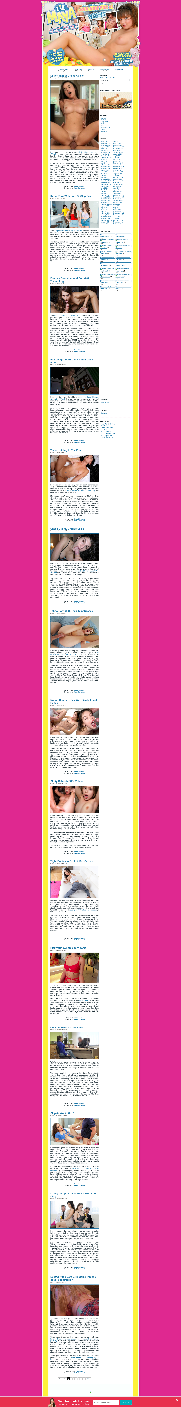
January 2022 (105, 197)
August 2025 (105, 147)
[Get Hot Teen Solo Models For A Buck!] (90, 1392)
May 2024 (104, 161)
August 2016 (117, 202)
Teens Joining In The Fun (65, 450)
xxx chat (104, 430)
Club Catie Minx (104, 69)
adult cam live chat (108, 433)
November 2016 (118, 197)
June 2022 (104, 188)
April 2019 (116, 159)
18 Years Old (91, 69)
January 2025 (105, 152)
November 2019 (118, 149)
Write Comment (79, 188)
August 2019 (117, 154)
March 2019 (117, 161)
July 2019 (116, 156)
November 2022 (106, 182)
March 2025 (105, 150)
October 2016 (117, 199)
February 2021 (105, 213)
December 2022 (106, 181)
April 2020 (116, 141)
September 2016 (118, 200)
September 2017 (118, 184)
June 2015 (116, 218)
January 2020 (117, 145)
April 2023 (104, 175)
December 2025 (106, 143)
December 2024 (106, 154)
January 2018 (117, 179)
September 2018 (118, 172)
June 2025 (104, 149)
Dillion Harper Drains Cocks (67, 75)
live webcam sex (107, 437)
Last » (88, 1379)
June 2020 (104, 224)
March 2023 (105, 177)
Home (102, 78)
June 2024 (104, 159)
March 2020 (117, 143)
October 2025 (105, 145)
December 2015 (118, 213)
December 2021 (106, 199)
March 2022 (105, 193)
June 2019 (116, 157)
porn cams (83, 1000)
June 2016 (116, 206)
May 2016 (116, 208)
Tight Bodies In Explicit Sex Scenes (71, 861)
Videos (103, 129)
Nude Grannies (106, 431)
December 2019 (118, 147)
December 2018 (118, 166)
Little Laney (104, 413)
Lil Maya (103, 123)
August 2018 (117, 174)
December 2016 (118, 195)
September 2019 (118, 152)
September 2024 (106, 157)
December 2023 (106, 166)
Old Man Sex (105, 402)
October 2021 (105, 202)
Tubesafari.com (118, 69)
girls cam (104, 426)
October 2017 (117, 182)
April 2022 (104, 191)
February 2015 (118, 220)
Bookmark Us (110, 78)
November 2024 (106, 156)
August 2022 (105, 186)
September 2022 (106, 184)
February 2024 (105, 165)
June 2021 (104, 209)
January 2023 (105, 179)
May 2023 (104, 174)
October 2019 (117, 150)
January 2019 (117, 165)
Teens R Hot (78, 69)
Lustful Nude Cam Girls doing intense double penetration (73, 1278)
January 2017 (117, 193)
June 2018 (116, 175)
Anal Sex (103, 118)
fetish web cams (107, 427)
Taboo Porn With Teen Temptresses (71, 611)
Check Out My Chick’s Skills (67, 528)
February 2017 (118, 191)
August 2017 (117, 186)
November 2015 (118, 215)
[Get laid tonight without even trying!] (116, 108)
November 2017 (118, 181)
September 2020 (106, 220)
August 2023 (105, 170)
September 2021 (106, 204)
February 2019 (118, 163)
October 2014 (117, 224)
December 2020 (106, 216)
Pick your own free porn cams (68, 947)
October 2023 (105, 168)
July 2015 (116, 216)
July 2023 (104, 172)
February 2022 (105, 195)
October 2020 (105, 218)
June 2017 (116, 188)
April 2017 (116, 190)
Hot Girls (103, 120)
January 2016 (117, 211)
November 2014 (118, 222)
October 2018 (117, 170)
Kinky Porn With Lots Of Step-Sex (70, 196)
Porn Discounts (79, 186)
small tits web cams (108, 424)
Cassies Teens (64, 69)
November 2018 (118, 168)
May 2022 (104, 190)
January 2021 (105, 215)
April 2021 (104, 211)
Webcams (79, 1018)
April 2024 (104, 163)
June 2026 (104, 141)
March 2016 (117, 209)
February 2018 (118, 177)
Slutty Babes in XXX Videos (66, 781)
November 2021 (106, 200)
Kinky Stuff (104, 121)
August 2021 (105, 206)
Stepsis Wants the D (62, 1113)
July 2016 (116, 204)
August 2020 (105, 222)
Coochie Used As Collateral (66, 1027)
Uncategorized (105, 127)
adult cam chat (106, 435)
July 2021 (104, 208)
